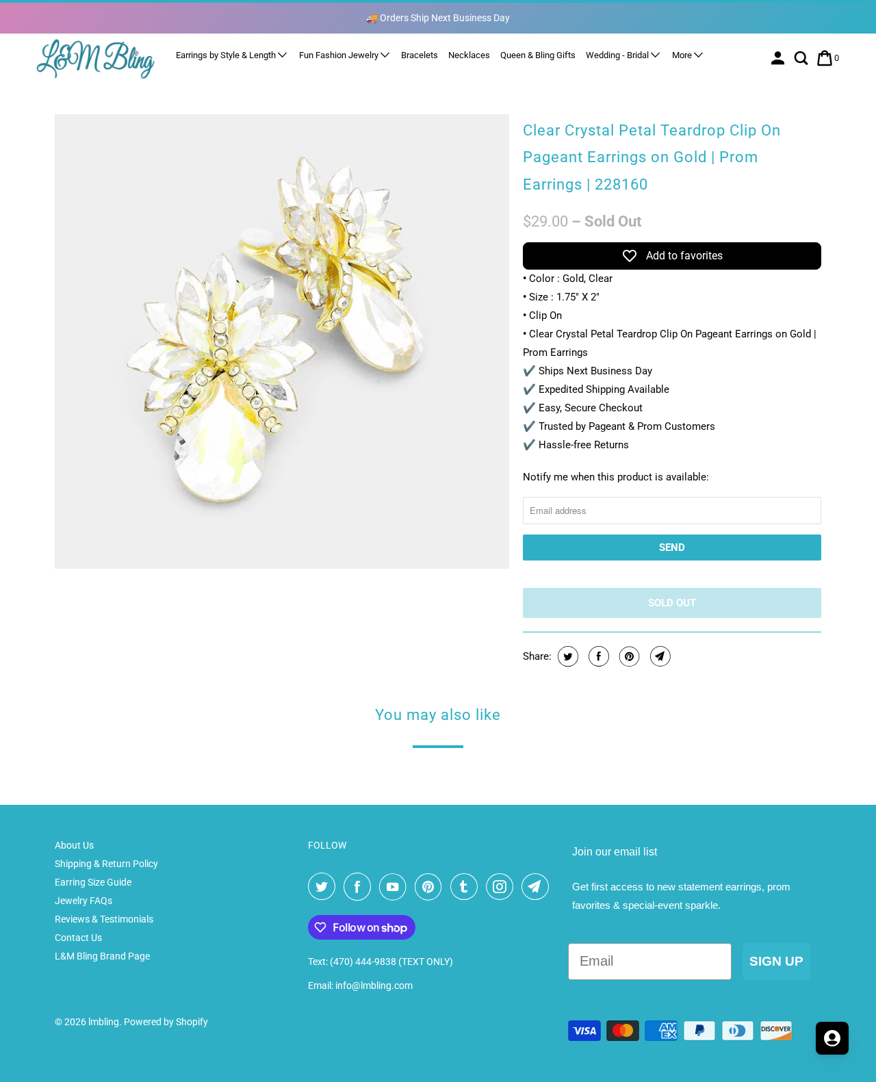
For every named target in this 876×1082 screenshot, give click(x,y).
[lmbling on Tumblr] (466, 887)
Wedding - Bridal (618, 55)
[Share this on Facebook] (597, 656)
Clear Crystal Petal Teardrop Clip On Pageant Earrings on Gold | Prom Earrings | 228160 (652, 157)
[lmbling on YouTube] (395, 887)
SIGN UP (776, 961)
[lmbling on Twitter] (324, 887)
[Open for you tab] (832, 1038)
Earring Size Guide (93, 882)
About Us (74, 845)
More (683, 55)
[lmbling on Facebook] (360, 887)
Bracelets (419, 55)
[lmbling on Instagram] (502, 887)
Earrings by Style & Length (227, 55)
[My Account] (779, 58)
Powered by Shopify (166, 1021)
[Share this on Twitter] (566, 656)
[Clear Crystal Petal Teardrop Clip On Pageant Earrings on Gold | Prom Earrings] (282, 341)
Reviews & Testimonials (104, 919)
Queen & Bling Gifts (538, 55)
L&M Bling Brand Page (102, 956)
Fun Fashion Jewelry (340, 55)
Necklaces (469, 55)
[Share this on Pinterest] (628, 656)
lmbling (103, 1021)
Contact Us (78, 937)
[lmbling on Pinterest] (431, 887)
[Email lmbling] (537, 887)
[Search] (802, 58)
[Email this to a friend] (659, 656)
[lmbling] (95, 58)
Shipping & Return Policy (106, 863)
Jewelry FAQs (83, 900)
